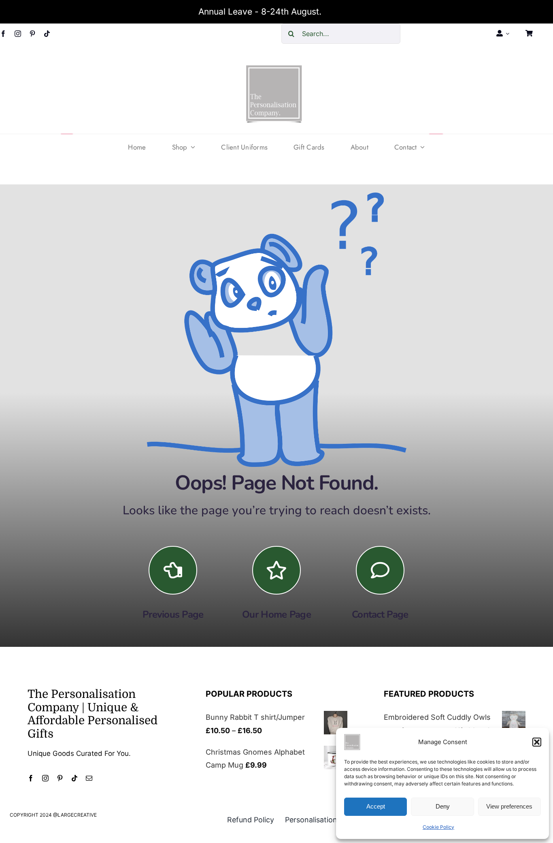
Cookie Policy (438, 827)
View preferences (509, 806)
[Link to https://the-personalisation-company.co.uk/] (276, 570)
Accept (375, 806)
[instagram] (18, 33)
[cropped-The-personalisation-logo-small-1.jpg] (274, 68)
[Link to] (173, 570)
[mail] (89, 778)
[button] (537, 742)
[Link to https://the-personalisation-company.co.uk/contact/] (380, 570)
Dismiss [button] (339, 11)
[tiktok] (47, 33)
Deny (443, 806)
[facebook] (3, 33)
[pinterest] (32, 33)
